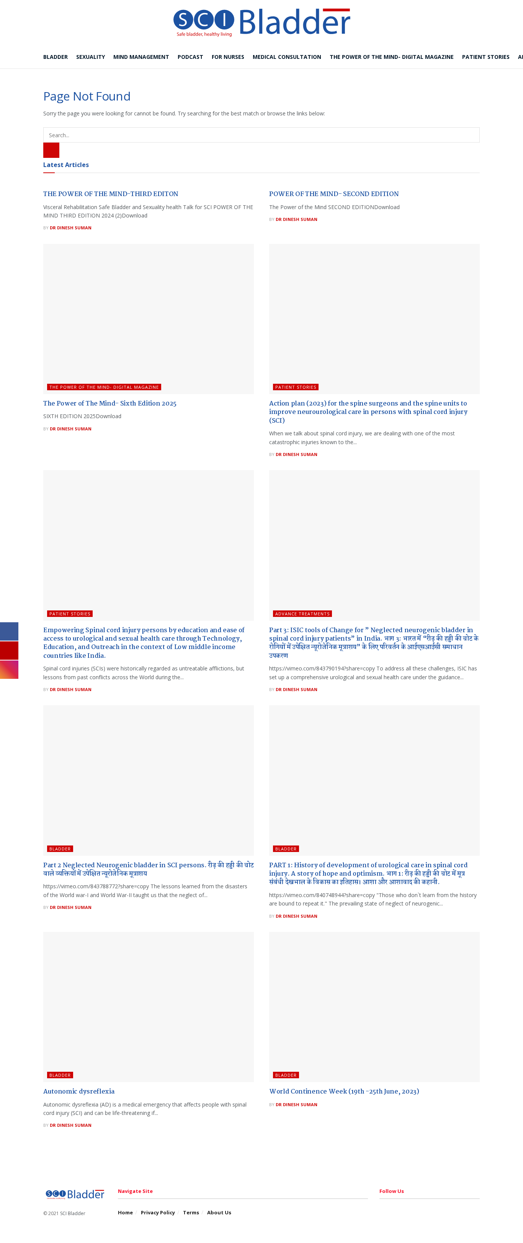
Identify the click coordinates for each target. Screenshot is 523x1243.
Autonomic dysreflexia (78, 1092)
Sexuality (90, 56)
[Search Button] (51, 150)
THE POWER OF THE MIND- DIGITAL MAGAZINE (104, 387)
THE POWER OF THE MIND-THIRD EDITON (110, 194)
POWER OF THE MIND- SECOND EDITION (334, 194)
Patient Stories (486, 56)
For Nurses (228, 56)
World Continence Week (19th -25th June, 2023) (344, 1092)
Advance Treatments (302, 614)
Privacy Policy (158, 1212)
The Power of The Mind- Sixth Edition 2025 (110, 404)
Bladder (55, 56)
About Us (219, 1212)
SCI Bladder (72, 1213)
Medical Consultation (287, 56)
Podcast (190, 56)
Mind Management (141, 56)
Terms (191, 1212)
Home (125, 1212)
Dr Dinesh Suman (71, 227)
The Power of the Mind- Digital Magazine (392, 56)
